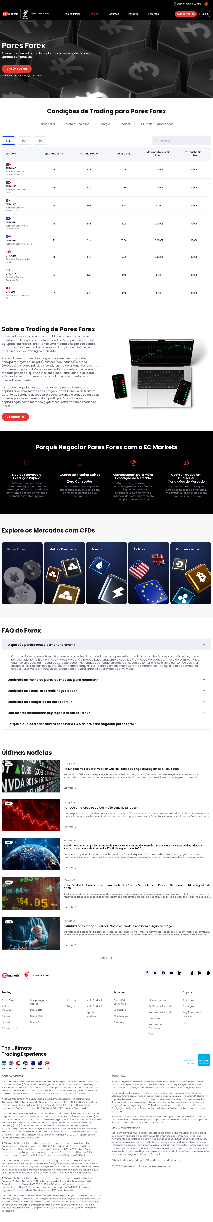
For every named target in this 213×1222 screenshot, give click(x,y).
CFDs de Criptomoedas (157, 124)
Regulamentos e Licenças (192, 1014)
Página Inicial (72, 14)
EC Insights (120, 1010)
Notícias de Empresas (155, 1026)
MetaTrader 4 (94, 1000)
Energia (105, 124)
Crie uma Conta (17, 69)
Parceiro (133, 14)
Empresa (153, 14)
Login (205, 14)
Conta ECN (36, 1016)
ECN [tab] (24, 141)
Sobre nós (188, 1000)
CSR (151, 1034)
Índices (126, 124)
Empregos (188, 1006)
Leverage (72, 1000)
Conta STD (36, 1010)
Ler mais (68, 787)
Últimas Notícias (158, 1000)
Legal (186, 1022)
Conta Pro (35, 1022)
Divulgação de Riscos (123, 1108)
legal (157, 1154)
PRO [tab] (40, 141)
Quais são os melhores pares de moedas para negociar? (52, 680)
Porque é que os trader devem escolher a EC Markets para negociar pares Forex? (71, 724)
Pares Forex (48, 124)
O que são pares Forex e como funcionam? (41, 645)
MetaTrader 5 (94, 1006)
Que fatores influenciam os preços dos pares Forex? (48, 713)
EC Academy (121, 1016)
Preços (71, 1006)
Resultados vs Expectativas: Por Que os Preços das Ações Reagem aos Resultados (121, 768)
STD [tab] (8, 141)
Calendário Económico (120, 1002)
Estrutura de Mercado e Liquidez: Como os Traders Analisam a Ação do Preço (118, 926)
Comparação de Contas (39, 1002)
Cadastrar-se (186, 14)
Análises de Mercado (160, 1006)
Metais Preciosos (77, 124)
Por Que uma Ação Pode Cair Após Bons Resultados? (101, 807)
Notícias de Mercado (160, 1012)
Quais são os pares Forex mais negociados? (42, 691)
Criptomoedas (10, 1028)
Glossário (119, 1022)
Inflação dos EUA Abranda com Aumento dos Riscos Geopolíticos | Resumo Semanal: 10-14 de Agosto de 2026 (137, 887)
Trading (93, 14)
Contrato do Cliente (190, 1105)
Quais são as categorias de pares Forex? (39, 702)
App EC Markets (91, 1014)
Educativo (154, 1018)
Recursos (113, 14)
